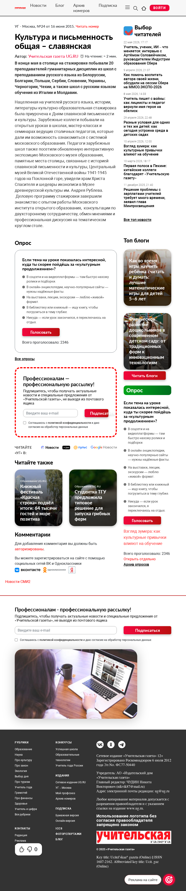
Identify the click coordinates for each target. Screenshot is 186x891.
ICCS (59, 828)
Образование (23, 749)
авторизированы (29, 549)
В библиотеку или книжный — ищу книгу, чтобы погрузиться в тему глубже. (62, 310)
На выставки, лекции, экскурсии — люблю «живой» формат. (65, 299)
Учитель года (23, 787)
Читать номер (87, 26)
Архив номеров (81, 8)
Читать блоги (145, 375)
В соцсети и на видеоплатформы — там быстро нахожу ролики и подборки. (68, 279)
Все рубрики (22, 814)
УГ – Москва (63, 787)
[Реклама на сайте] (169, 879)
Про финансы (23, 798)
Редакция (21, 835)
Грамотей (21, 792)
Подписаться (99, 413)
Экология (21, 771)
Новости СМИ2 (17, 582)
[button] (28, 570)
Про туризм (22, 781)
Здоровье (21, 803)
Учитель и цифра (26, 809)
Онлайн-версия (65, 820)
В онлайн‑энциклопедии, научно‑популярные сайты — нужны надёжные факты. (67, 289)
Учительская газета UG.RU (53, 56)
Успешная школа (67, 749)
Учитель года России (69, 765)
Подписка (108, 5)
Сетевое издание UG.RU (71, 782)
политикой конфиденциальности (69, 422)
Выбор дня (22, 776)
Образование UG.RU (33, 481)
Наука (19, 754)
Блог (59, 5)
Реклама (20, 840)
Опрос (134, 390)
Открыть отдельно (140, 559)
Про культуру (23, 760)
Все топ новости (137, 220)
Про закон (21, 765)
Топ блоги (136, 240)
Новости (38, 5)
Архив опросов (136, 564)
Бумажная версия (67, 815)
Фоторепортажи (68, 834)
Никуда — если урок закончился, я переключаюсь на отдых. (66, 320)
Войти (159, 8)
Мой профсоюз (65, 793)
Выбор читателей (148, 30)
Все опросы (25, 359)
